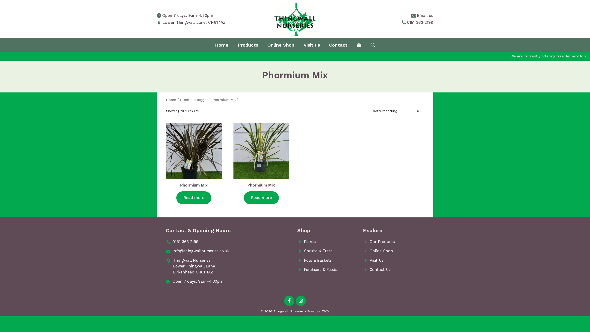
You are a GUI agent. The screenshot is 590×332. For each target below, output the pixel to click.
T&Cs (326, 311)
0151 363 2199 (420, 22)
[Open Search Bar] (373, 45)
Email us (425, 15)
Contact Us (380, 269)
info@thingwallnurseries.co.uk (201, 251)
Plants (310, 241)
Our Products (382, 241)
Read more (193, 197)
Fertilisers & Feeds (320, 269)
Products (248, 45)
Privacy (312, 311)
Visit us (312, 45)
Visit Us (377, 260)
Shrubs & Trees (318, 251)
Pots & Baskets (318, 260)
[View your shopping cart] (359, 45)
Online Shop (280, 45)
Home (221, 45)
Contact (338, 45)
